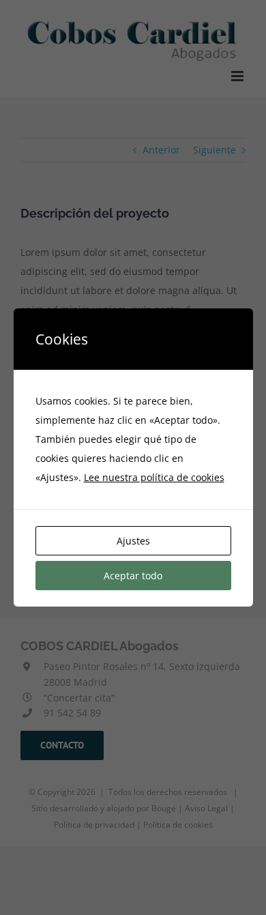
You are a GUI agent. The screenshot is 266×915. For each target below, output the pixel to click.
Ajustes (133, 540)
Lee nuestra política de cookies (154, 477)
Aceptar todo (133, 575)
